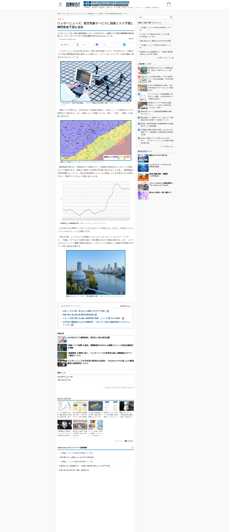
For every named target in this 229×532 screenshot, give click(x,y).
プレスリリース (64, 380)
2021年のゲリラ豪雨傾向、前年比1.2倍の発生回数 (89, 337)
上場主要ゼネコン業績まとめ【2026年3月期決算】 (76, 457)
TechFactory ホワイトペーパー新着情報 (72, 448)
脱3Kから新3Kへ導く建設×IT (160, 192)
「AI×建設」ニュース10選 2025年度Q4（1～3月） (76, 461)
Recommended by (119, 441)
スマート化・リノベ (68, 13)
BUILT (59, 13)
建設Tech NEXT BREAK (158, 155)
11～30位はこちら (168, 146)
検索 (171, 17)
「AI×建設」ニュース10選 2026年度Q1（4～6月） (76, 453)
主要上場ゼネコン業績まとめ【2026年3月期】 (156, 41)
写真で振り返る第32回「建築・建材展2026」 (75, 470)
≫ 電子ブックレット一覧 (165, 58)
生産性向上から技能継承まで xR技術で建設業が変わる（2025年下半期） (85, 466)
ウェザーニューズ (65, 377)
